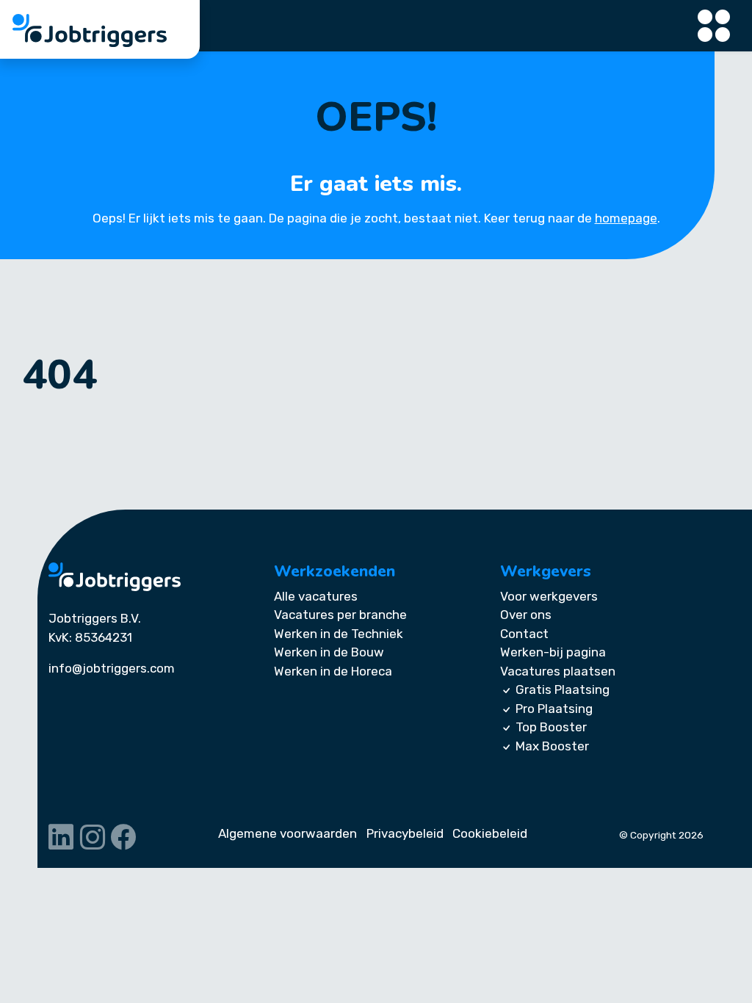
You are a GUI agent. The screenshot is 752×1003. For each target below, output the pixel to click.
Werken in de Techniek (338, 633)
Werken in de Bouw (329, 652)
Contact (524, 633)
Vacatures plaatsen (557, 671)
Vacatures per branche (340, 614)
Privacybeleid (405, 833)
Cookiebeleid (489, 833)
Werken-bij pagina (553, 652)
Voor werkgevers (549, 596)
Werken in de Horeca (333, 671)
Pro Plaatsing (554, 708)
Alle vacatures (316, 596)
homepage (626, 218)
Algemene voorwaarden (287, 833)
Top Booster (551, 727)
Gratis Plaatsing (563, 689)
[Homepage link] (114, 576)
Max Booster (552, 746)
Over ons (526, 614)
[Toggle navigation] (714, 26)
